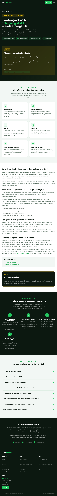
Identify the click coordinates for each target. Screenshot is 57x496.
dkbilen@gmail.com (6, 480)
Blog (40, 469)
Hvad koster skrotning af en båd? (12, 377)
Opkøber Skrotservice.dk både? (12, 371)
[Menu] (54, 2)
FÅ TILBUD (48, 2)
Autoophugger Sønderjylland (45, 464)
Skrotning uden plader (44, 466)
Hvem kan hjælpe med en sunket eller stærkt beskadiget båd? (21, 398)
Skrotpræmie (23, 459)
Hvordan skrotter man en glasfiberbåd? (14, 382)
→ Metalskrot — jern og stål (11, 262)
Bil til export (41, 462)
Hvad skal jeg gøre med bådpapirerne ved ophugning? (18, 404)
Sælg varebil (4, 464)
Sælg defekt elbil (43, 459)
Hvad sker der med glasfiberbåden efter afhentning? (18, 387)
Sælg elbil (22, 469)
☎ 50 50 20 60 (5, 478)
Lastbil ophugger (24, 466)
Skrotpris (22, 462)
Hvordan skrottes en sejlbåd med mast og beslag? (17, 393)
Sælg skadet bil (5, 469)
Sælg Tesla (22, 471)
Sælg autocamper (6, 466)
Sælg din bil (4, 462)
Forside (3, 11)
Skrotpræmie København (26, 464)
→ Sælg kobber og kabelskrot (11, 264)
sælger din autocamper (22, 253)
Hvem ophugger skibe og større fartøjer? (15, 409)
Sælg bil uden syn (5, 471)
